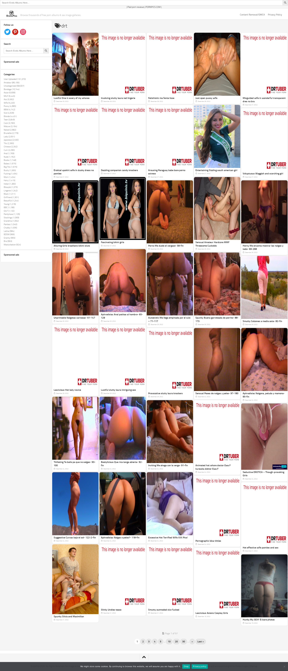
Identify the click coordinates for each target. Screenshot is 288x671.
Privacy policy (199, 666)
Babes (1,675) (10, 163)
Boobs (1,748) (10, 160)
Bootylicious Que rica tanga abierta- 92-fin (121, 464)
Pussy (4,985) (10, 106)
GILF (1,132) (9, 211)
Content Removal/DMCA (252, 14)
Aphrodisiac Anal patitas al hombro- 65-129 (122, 316)
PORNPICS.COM (153, 7)
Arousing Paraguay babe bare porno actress (166, 172)
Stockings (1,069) (11, 217)
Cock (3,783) (9, 123)
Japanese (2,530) (11, 140)
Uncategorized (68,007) (14, 86)
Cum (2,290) (9, 150)
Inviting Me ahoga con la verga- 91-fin (168, 465)
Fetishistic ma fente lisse (161, 98)
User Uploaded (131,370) (15, 79)
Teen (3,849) (9, 119)
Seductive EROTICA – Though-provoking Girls (263, 474)
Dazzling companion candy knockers (119, 170)
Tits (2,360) (9, 143)
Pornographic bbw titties (208, 540)
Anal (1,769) (9, 153)
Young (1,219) (10, 204)
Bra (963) (8, 241)
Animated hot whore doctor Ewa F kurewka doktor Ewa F (213, 467)
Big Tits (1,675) (10, 167)
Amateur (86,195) (12, 82)
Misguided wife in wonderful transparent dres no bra (264, 100)
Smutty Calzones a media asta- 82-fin (262, 321)
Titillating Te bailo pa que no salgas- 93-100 (74, 464)
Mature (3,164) (10, 126)
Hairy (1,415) (9, 180)
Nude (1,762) (9, 157)
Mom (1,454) (9, 177)
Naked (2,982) (10, 130)
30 (183, 641)
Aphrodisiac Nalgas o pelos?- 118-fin (120, 537)
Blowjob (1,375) (11, 187)
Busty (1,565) (10, 170)
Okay (186, 666)
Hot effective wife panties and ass (260, 547)
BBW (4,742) (9, 109)
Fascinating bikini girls (112, 242)
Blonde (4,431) (10, 116)
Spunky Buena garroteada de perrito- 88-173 (216, 319)
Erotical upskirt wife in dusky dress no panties (74, 172)
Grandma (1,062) (11, 221)
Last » (200, 641)
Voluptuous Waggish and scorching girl (263, 173)
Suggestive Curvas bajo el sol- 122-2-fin (75, 537)
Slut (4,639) (9, 113)
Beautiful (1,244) (11, 200)
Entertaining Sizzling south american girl (216, 170)
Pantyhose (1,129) (12, 214)
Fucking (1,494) (10, 173)
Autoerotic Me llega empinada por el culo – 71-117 (169, 319)
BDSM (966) (9, 234)
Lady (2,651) (9, 136)
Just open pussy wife (206, 98)
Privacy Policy (275, 14)
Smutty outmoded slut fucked (163, 609)
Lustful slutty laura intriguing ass (118, 389)
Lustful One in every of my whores (72, 98)
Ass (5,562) (9, 99)
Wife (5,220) (9, 103)
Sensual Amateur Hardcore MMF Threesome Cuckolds (212, 244)
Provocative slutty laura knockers (165, 393)
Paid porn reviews (136, 7)
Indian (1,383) (10, 184)
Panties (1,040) (10, 224)
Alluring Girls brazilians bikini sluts (72, 245)
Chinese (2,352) (11, 146)
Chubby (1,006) (10, 227)
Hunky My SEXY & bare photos (259, 619)
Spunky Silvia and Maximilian (69, 616)
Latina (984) (9, 231)
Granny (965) (9, 238)
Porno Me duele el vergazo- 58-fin (166, 245)
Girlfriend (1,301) (11, 197)
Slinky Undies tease (111, 609)
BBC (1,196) (9, 207)
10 (169, 641)
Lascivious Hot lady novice (67, 389)
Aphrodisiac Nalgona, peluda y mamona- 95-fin (264, 395)
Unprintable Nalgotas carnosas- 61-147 (74, 317)
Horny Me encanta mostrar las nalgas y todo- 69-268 (263, 247)
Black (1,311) (9, 194)
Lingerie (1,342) (11, 190)
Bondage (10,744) (12, 89)
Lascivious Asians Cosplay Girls (211, 613)
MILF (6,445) (9, 96)
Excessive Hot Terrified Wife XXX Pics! (168, 537)
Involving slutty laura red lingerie (118, 98)
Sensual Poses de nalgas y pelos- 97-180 (216, 393)
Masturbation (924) (12, 244)
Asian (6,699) (9, 92)
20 (176, 641)
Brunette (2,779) (11, 133)
